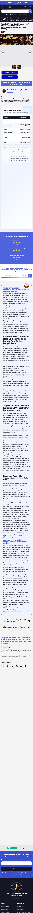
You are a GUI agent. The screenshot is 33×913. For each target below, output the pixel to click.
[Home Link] (9, 7)
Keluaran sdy (7, 545)
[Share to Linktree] (12, 666)
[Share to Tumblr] (25, 666)
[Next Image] (30, 52)
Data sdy (5, 293)
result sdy (12, 483)
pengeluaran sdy (14, 606)
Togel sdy (6, 413)
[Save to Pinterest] (17, 666)
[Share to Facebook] (8, 666)
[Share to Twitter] (3, 666)
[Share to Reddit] (21, 666)
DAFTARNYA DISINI (9, 72)
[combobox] (15, 11)
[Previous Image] (3, 52)
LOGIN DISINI (9, 77)
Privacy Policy (20, 872)
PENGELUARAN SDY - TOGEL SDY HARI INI (16, 83)
